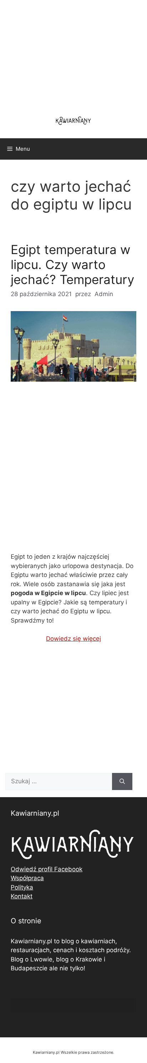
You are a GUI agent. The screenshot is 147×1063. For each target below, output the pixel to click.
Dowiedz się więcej (73, 638)
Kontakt (21, 896)
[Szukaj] (122, 781)
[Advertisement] (73, 472)
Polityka (22, 887)
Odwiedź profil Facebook (46, 869)
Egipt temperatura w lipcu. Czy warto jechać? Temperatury (72, 264)
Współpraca (27, 878)
